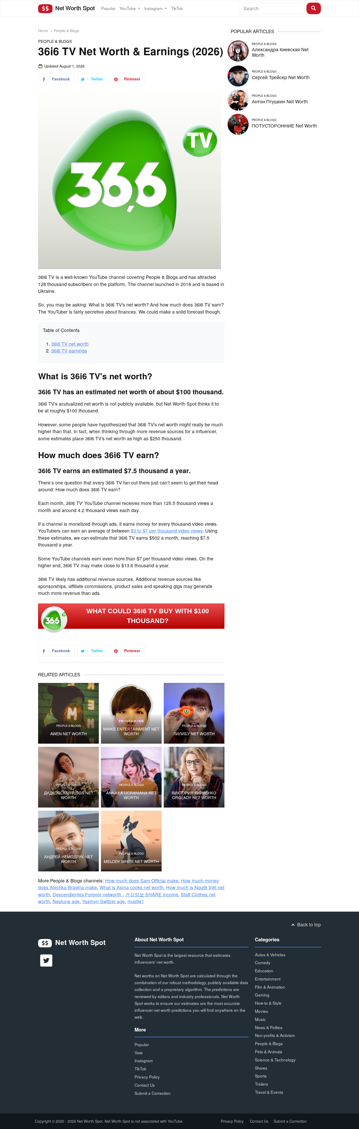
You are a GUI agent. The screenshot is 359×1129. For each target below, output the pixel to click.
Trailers (261, 1084)
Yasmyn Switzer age (103, 901)
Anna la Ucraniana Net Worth (131, 795)
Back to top (308, 924)
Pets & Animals (268, 1051)
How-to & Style (268, 1003)
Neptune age (66, 901)
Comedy (262, 962)
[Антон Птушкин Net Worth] (238, 99)
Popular (108, 8)
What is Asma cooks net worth (131, 887)
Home (43, 30)
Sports (261, 1076)
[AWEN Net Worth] (68, 713)
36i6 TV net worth (70, 343)
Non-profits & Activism (275, 1035)
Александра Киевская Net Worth (280, 52)
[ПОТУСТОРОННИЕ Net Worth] (238, 123)
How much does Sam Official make (141, 880)
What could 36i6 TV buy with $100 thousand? (147, 615)
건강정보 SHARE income (151, 894)
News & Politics (269, 1027)
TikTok (177, 8)
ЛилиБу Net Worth (194, 733)
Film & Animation (270, 987)
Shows (261, 1068)
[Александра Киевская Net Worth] (238, 50)
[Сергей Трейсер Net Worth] (238, 75)
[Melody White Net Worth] (131, 841)
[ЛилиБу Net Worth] (194, 713)
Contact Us (145, 1085)
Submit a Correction (153, 1093)
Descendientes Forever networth (87, 894)
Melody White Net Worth (131, 861)
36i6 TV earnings (69, 350)
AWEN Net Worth (68, 733)
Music (260, 1019)
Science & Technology (275, 1059)
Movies (261, 1011)
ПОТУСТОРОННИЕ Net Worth (284, 125)
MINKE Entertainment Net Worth (131, 731)
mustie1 (135, 901)
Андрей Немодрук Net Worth (68, 859)
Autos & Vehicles (270, 954)
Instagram (154, 8)
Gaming (262, 995)
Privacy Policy (147, 1077)
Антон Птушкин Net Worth (280, 101)
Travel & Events (269, 1092)
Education (264, 970)
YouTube (128, 8)
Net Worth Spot (74, 8)
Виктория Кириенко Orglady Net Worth (194, 795)
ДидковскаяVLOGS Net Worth (68, 795)
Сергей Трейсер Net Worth (281, 77)
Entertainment (267, 979)
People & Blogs (66, 30)
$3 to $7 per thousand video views (167, 530)
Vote (139, 1052)
